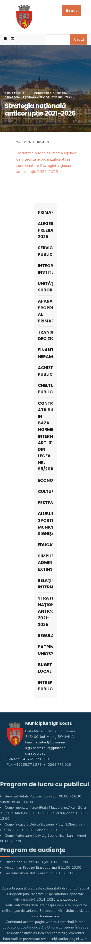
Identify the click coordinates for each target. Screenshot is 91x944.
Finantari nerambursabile (45, 353)
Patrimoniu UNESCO (45, 650)
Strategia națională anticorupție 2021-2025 (38, 97)
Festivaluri (45, 503)
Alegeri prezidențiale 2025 (45, 230)
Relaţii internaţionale (45, 583)
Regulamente (45, 636)
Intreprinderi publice (45, 685)
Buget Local (45, 668)
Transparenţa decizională (45, 335)
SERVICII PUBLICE (45, 251)
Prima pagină (15, 93)
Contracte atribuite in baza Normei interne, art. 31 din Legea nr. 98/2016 (45, 436)
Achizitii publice (45, 371)
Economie (45, 480)
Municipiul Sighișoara (50, 93)
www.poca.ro (67, 899)
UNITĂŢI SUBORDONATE (45, 287)
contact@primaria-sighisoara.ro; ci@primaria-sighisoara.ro (46, 748)
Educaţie (45, 545)
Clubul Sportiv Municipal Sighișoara (45, 524)
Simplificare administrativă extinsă (45, 562)
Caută (79, 39)
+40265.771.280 (35, 759)
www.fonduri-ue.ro (45, 916)
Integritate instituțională (45, 269)
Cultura (45, 491)
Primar (45, 212)
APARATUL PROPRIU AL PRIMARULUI (45, 311)
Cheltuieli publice (45, 388)
